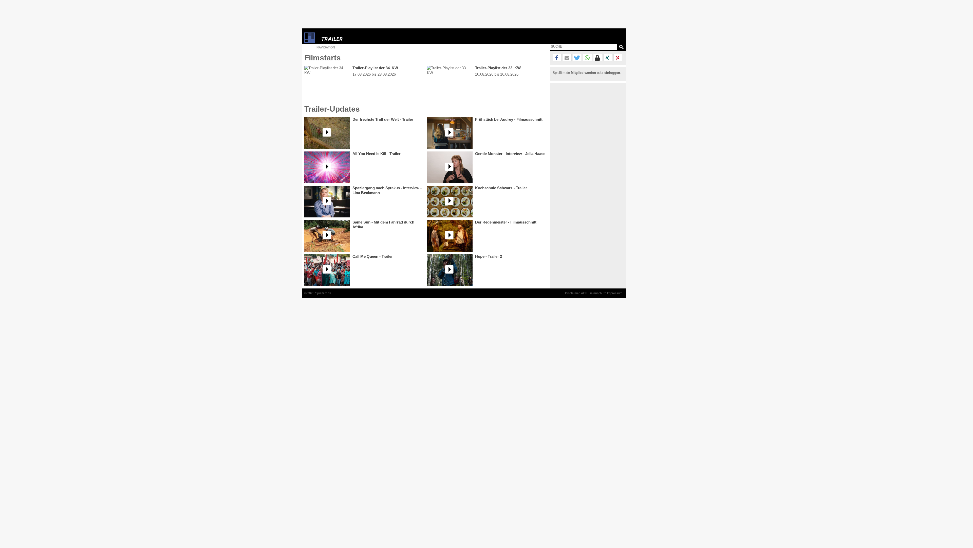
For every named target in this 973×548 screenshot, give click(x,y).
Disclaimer (572, 293)
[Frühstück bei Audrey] (450, 133)
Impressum (614, 293)
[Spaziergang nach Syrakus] (327, 201)
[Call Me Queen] (327, 270)
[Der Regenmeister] (450, 236)
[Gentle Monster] (450, 167)
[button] (557, 58)
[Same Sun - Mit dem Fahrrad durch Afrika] (327, 236)
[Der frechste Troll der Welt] (327, 133)
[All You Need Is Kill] (327, 167)
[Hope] (450, 270)
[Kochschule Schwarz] (450, 201)
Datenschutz (597, 293)
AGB (584, 293)
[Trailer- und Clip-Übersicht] (347, 38)
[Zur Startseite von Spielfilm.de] (309, 42)
